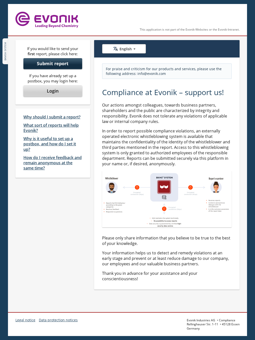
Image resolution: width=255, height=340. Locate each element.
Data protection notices (58, 320)
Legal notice (25, 320)
